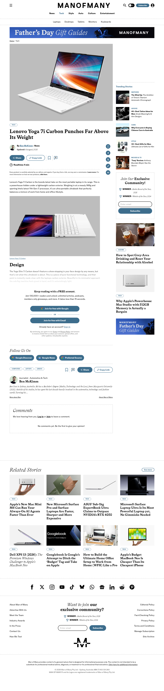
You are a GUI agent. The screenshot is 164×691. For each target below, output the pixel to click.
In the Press (15, 626)
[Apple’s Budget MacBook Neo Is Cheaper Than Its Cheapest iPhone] (137, 535)
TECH (13, 125)
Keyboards (106, 21)
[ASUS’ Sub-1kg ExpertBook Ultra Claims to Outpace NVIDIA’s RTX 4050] (100, 485)
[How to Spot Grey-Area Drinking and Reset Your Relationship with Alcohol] (135, 234)
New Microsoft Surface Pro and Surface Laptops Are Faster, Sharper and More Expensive (63, 511)
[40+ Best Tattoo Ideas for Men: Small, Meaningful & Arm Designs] (122, 113)
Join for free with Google (57, 308)
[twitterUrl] (42, 587)
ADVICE (134, 108)
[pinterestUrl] (132, 587)
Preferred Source (73, 357)
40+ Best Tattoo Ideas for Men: (142, 114)
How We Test (16, 636)
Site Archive (148, 636)
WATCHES (135, 92)
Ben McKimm (26, 145)
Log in (41, 416)
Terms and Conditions (144, 626)
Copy (37, 158)
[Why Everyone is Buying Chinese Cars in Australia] (122, 130)
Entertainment (107, 13)
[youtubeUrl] (62, 587)
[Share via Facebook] (109, 101)
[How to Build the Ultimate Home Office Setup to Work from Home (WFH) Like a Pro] (100, 535)
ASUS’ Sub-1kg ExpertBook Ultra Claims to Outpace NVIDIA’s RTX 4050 (97, 509)
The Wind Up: (142, 97)
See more (148, 470)
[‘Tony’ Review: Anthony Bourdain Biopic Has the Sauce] (122, 162)
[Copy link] (109, 117)
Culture (92, 13)
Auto (80, 13)
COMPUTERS (16, 369)
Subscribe (142, 5)
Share (18, 158)
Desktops (69, 21)
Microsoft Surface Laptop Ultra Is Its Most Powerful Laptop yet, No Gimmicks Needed (137, 509)
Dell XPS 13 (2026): (26, 560)
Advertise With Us (18, 610)
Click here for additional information (123, 664)
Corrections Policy (145, 610)
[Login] (152, 5)
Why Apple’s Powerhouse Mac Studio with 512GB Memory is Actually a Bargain (134, 306)
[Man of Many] (82, 642)
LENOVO (39, 369)
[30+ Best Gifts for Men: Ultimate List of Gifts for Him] (122, 146)
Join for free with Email (55, 320)
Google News (48, 357)
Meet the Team (17, 615)
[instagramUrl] (52, 587)
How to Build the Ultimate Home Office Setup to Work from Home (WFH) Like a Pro (100, 560)
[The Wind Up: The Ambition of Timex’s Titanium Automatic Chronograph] (122, 97)
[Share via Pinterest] (109, 112)
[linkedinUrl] (112, 587)
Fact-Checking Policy (144, 615)
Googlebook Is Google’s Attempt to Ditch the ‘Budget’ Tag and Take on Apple (63, 560)
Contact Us (15, 631)
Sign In (67, 327)
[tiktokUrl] (72, 587)
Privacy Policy (65, 332)
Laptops (56, 21)
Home (12, 41)
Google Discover (24, 357)
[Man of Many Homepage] (84, 5)
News (52, 13)
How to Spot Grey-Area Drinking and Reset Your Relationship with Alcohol (134, 258)
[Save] (49, 158)
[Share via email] (108, 172)
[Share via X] (109, 106)
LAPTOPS (28, 369)
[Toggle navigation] (12, 5)
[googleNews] (102, 587)
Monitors (93, 21)
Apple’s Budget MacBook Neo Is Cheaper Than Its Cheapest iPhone (132, 560)
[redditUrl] (122, 587)
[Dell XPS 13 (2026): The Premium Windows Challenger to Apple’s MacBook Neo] (27, 535)
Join (49, 416)
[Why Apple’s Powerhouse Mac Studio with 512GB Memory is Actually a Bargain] (135, 280)
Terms (55, 332)
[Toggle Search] (125, 5)
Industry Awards (17, 620)
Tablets (81, 21)
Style (71, 13)
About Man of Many (106, 397)
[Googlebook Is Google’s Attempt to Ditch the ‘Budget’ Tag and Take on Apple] (64, 535)
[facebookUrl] (32, 587)
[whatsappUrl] (92, 587)
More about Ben (15, 397)
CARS (133, 125)
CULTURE (121, 250)
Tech (61, 13)
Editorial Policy (147, 604)
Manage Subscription (144, 631)
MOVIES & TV (136, 157)
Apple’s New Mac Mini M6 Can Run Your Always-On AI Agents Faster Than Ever (26, 509)
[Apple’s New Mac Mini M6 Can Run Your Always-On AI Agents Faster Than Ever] (27, 485)
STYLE (133, 141)
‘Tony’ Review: (141, 163)
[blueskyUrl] (82, 587)
